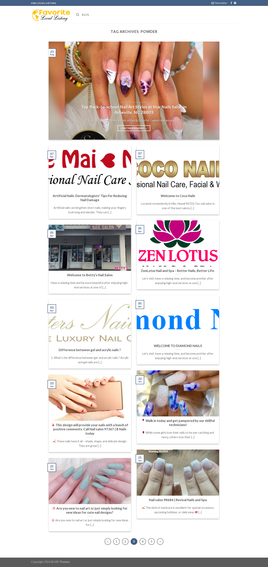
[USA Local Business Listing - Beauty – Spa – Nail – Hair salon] (50, 14)
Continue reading (134, 128)
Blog (85, 14)
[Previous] (57, 90)
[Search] (77, 14)
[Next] (210, 90)
